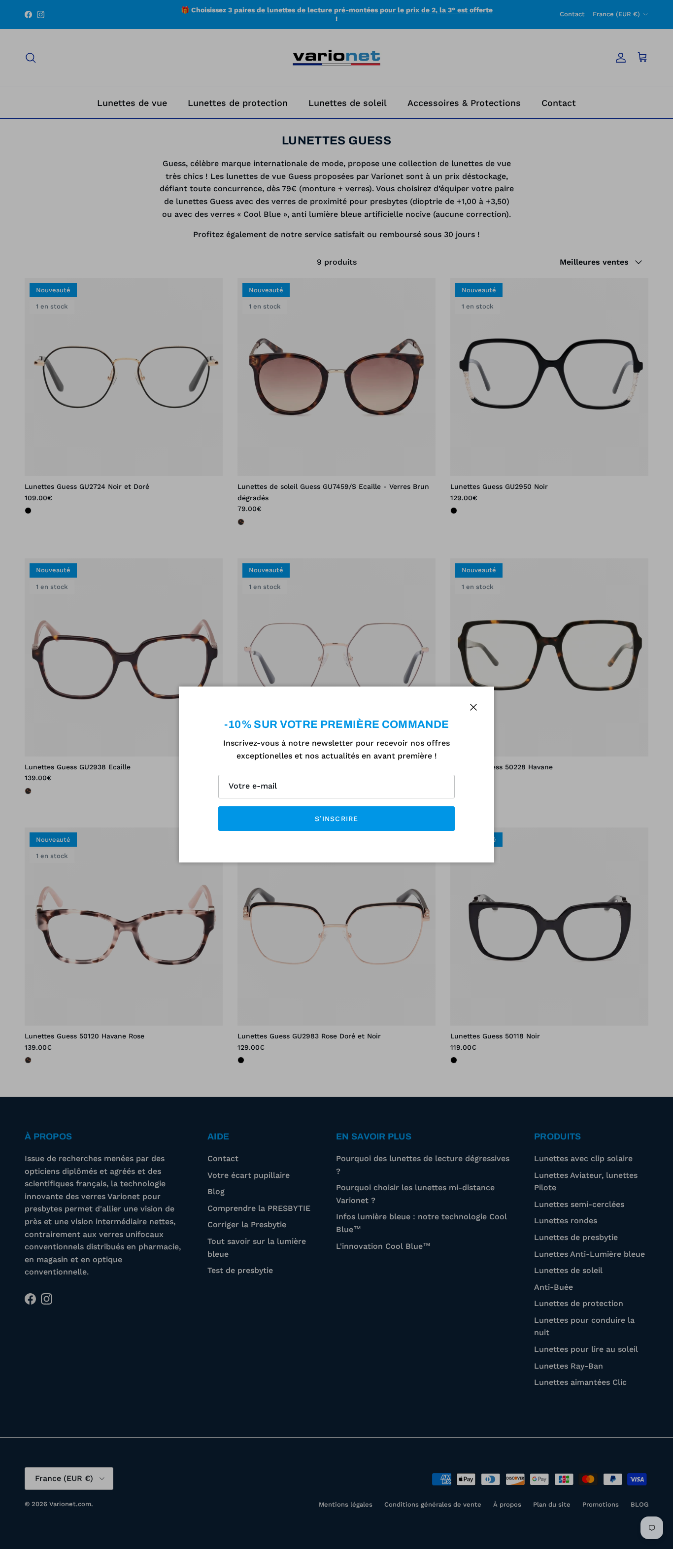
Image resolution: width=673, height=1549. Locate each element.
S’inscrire (336, 819)
